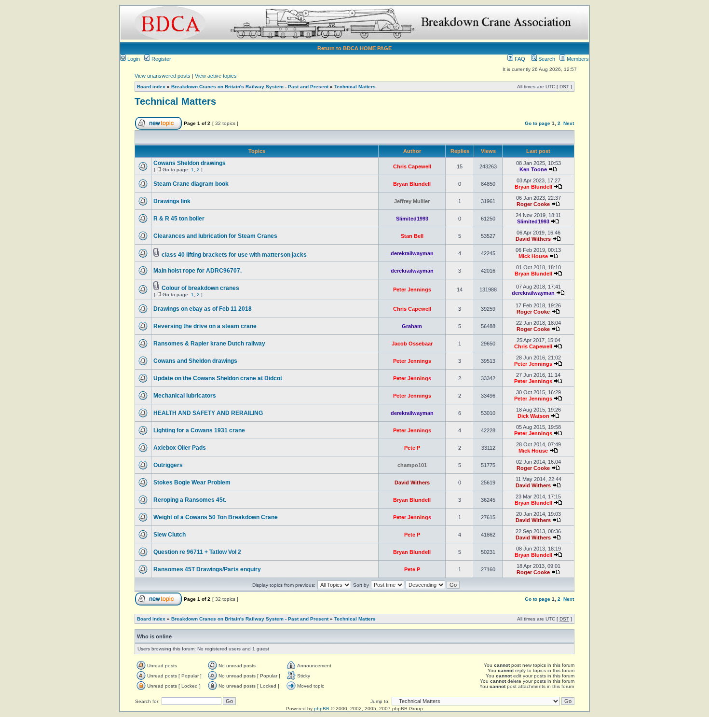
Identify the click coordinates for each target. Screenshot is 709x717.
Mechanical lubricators (184, 395)
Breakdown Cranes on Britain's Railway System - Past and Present (249, 86)
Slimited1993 (412, 218)
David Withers (533, 239)
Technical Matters (355, 86)
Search (546, 59)
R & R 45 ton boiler (179, 218)
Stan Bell (412, 236)
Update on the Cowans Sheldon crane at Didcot (217, 378)
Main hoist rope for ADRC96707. (197, 270)
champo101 (412, 465)
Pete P (412, 448)
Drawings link (172, 201)
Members (577, 59)
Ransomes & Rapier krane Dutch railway (209, 343)
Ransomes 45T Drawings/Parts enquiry (207, 569)
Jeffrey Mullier (412, 201)
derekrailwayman (412, 253)
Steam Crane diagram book (191, 183)
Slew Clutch (169, 534)
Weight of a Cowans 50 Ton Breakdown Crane (215, 517)
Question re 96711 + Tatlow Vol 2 (197, 552)
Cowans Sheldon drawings (189, 163)
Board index (151, 86)
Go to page (537, 123)
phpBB (321, 708)
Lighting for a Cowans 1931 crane (199, 430)
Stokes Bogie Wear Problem (192, 482)
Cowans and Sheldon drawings (195, 361)
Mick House (533, 256)
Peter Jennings (412, 289)
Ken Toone (533, 169)
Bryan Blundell (412, 184)
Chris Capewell (412, 166)
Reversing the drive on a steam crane (205, 326)
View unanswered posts (163, 76)
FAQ (519, 59)
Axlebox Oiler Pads (179, 447)
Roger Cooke (533, 204)
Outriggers (168, 465)
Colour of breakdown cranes (200, 288)
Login (133, 59)
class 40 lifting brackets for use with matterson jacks (234, 254)
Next (568, 123)
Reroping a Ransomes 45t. (189, 499)
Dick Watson (533, 416)
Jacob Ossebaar (412, 343)
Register (160, 59)
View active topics (216, 76)
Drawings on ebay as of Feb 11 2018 (202, 308)
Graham (412, 326)
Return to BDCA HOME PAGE (354, 48)
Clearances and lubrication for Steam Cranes (215, 236)
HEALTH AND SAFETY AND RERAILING (208, 413)
